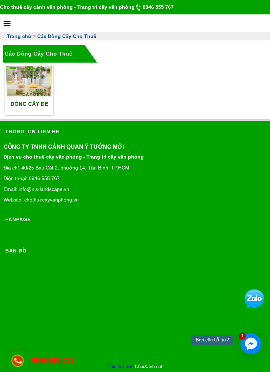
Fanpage (18, 219)
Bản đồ (16, 251)
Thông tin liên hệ (32, 131)
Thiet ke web (121, 366)
